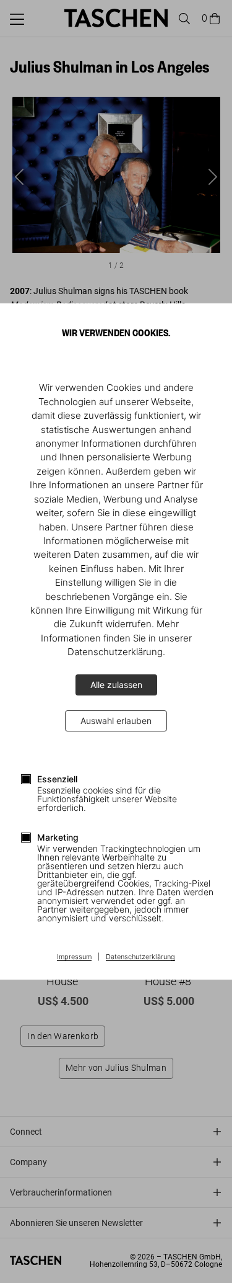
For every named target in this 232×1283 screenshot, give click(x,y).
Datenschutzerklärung (140, 957)
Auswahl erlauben (116, 720)
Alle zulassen (116, 684)
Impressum (74, 957)
